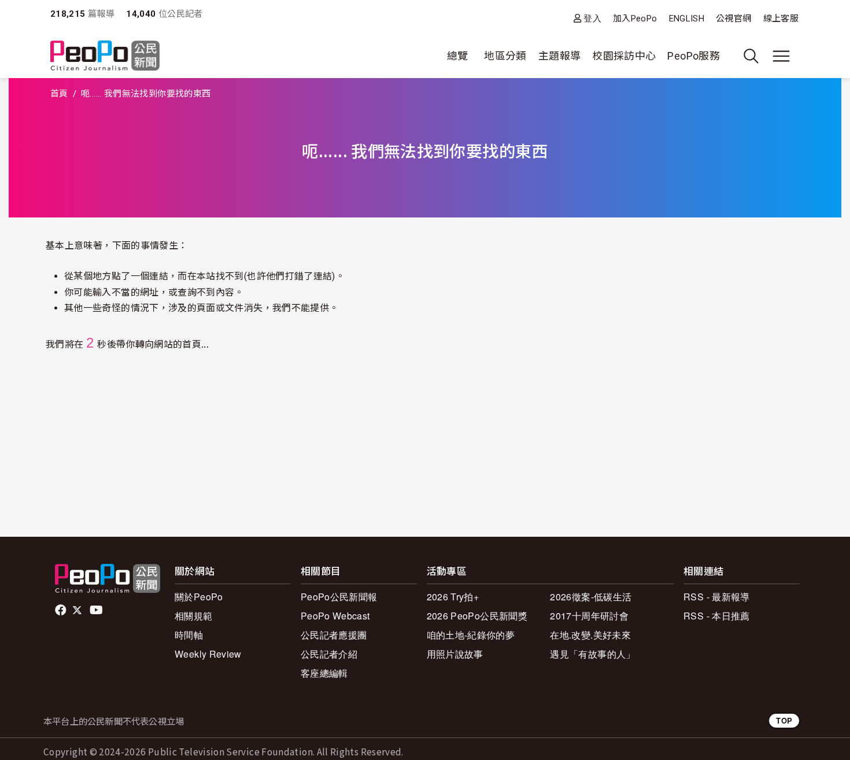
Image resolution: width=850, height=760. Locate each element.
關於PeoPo (199, 596)
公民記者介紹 (329, 654)
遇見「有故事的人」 (592, 654)
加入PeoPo (635, 18)
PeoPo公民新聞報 (339, 596)
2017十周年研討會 (589, 615)
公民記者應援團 (334, 634)
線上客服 (781, 18)
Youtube (97, 610)
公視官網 (733, 18)
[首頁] (105, 56)
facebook (61, 610)
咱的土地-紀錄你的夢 (471, 634)
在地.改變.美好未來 (590, 634)
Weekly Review (208, 654)
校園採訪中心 (624, 56)
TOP (784, 720)
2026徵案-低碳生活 (590, 596)
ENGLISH (687, 18)
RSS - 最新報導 (716, 596)
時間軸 (189, 634)
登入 (592, 18)
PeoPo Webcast (335, 615)
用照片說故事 (455, 654)
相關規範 (193, 615)
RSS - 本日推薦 (716, 615)
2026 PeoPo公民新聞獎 (477, 615)
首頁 (59, 93)
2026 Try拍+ (453, 596)
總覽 (457, 56)
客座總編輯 (324, 673)
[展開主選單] (781, 56)
